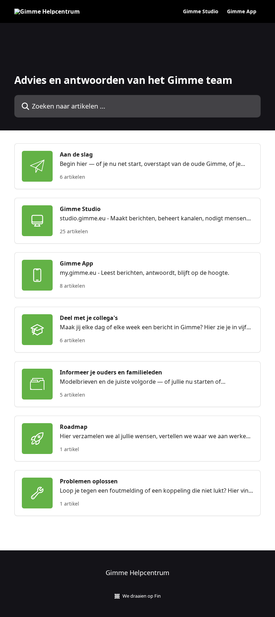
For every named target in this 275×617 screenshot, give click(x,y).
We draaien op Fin (141, 596)
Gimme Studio (200, 11)
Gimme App (241, 11)
